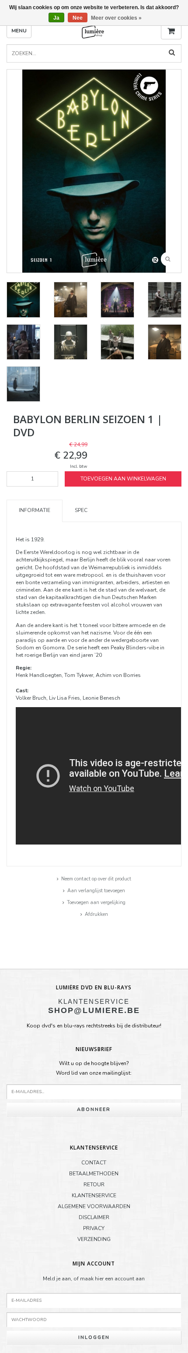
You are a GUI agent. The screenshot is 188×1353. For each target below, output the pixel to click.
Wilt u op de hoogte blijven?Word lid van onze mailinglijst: (94, 1068)
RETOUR (94, 1184)
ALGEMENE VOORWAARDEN (94, 1206)
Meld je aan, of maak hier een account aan (94, 1278)
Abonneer (94, 1109)
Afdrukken (96, 914)
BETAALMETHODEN (93, 1173)
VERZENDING (94, 1239)
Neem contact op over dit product (96, 879)
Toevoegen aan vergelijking (96, 902)
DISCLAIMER (94, 1217)
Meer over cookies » (116, 18)
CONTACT (93, 1162)
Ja (56, 18)
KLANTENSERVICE (94, 1195)
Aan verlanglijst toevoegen (96, 890)
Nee (78, 18)
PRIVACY (93, 1228)
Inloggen (94, 1337)
